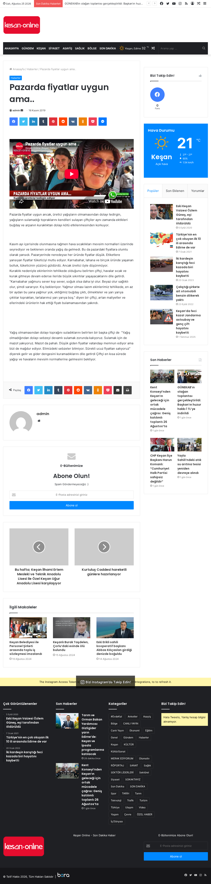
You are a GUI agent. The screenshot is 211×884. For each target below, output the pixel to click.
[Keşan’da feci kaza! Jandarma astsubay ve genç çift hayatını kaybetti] (161, 316)
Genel (114, 737)
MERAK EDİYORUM (122, 758)
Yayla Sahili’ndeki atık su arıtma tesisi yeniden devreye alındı (189, 464)
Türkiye (115, 807)
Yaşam (114, 814)
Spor (113, 793)
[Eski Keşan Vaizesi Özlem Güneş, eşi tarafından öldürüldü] (161, 211)
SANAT (134, 765)
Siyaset (54, 48)
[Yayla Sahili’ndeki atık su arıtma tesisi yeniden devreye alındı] (189, 444)
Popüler (153, 191)
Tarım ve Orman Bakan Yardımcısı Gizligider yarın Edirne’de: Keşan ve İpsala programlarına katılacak (93, 734)
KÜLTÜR (129, 744)
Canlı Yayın (117, 730)
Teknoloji (116, 800)
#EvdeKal (116, 716)
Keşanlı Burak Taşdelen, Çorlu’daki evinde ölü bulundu (71, 646)
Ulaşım (129, 807)
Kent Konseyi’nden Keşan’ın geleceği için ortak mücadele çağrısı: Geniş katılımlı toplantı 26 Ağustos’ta (160, 406)
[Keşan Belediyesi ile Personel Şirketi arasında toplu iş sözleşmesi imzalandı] (28, 627)
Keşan (41, 48)
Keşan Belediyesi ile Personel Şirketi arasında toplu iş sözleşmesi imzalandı (25, 648)
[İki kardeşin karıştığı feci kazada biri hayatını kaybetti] (161, 264)
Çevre (127, 814)
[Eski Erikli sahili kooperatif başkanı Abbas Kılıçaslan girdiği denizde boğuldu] (115, 627)
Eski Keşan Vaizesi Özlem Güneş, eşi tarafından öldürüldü (186, 214)
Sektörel (144, 772)
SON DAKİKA (137, 786)
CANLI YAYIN (130, 723)
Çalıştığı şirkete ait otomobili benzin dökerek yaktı (188, 293)
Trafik (130, 800)
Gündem (28, 48)
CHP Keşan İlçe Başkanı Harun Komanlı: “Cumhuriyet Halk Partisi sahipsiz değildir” (161, 469)
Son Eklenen (175, 191)
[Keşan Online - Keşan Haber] (21, 25)
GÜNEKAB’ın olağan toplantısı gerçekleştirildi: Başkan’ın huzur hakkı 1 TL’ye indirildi (117, 3)
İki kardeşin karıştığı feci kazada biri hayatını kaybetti (185, 267)
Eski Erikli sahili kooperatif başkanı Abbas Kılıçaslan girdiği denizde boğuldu (114, 648)
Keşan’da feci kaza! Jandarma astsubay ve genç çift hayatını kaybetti (188, 322)
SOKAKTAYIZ (133, 779)
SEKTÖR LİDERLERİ (122, 772)
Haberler (32, 69)
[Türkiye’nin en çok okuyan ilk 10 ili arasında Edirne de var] (161, 240)
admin (16, 110)
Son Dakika (108, 48)
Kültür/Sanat (118, 751)
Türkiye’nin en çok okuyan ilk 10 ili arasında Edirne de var (188, 240)
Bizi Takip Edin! (173, 704)
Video (142, 807)
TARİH (125, 793)
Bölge (92, 48)
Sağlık (80, 48)
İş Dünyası (117, 821)
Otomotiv (144, 758)
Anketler (132, 716)
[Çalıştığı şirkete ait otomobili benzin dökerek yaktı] (161, 292)
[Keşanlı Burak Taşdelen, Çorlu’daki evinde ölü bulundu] (71, 627)
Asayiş (67, 48)
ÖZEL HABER (144, 814)
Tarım (138, 793)
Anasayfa (12, 48)
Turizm (143, 800)
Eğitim (148, 730)
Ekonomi (134, 730)
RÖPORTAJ (117, 765)
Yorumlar (197, 191)
